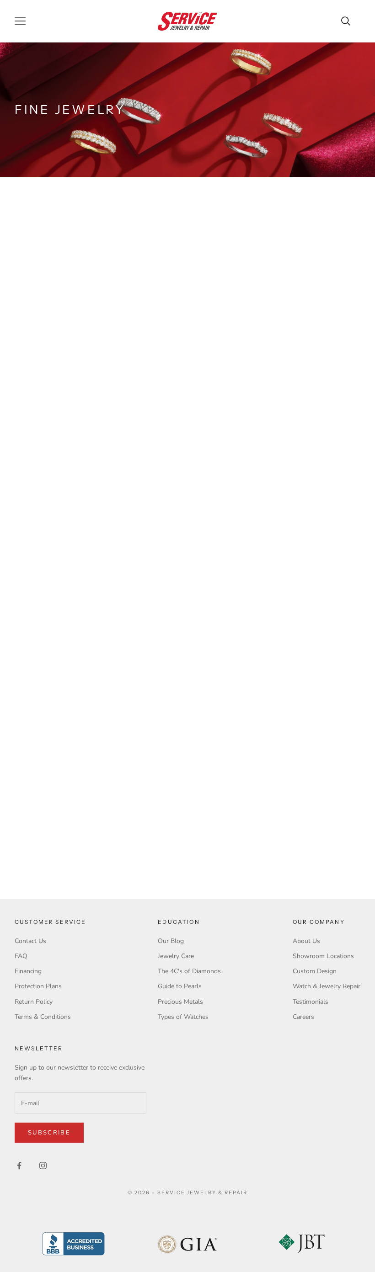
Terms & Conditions (43, 1016)
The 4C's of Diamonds (189, 971)
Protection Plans (38, 986)
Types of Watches (183, 1016)
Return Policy (34, 1001)
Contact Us (30, 941)
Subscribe (49, 1133)
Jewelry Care (176, 956)
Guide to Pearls (180, 986)
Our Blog (171, 941)
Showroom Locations (323, 956)
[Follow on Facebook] (19, 1165)
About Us (306, 941)
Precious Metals (180, 1001)
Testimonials (310, 1001)
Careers (303, 1016)
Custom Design (315, 971)
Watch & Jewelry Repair (326, 986)
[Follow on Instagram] (43, 1165)
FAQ (21, 956)
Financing (28, 971)
